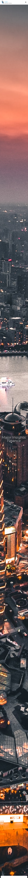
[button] (26, 2)
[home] (6, 2)
